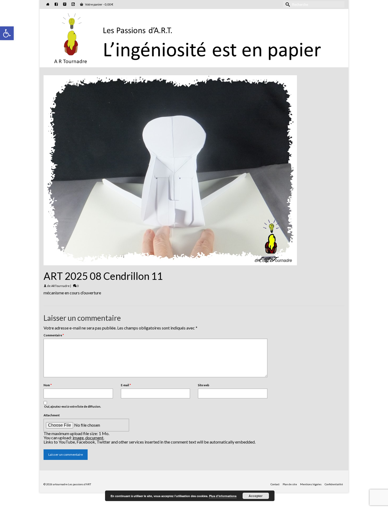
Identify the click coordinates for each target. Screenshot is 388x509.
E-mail (126, 385)
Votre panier (98, 4)
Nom (48, 385)
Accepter (256, 495)
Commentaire (54, 335)
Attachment (52, 415)
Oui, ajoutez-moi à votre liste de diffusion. (72, 406)
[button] (7, 33)
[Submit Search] (287, 4)
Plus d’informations (222, 496)
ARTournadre (60, 286)
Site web (203, 385)
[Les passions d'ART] (194, 37)
